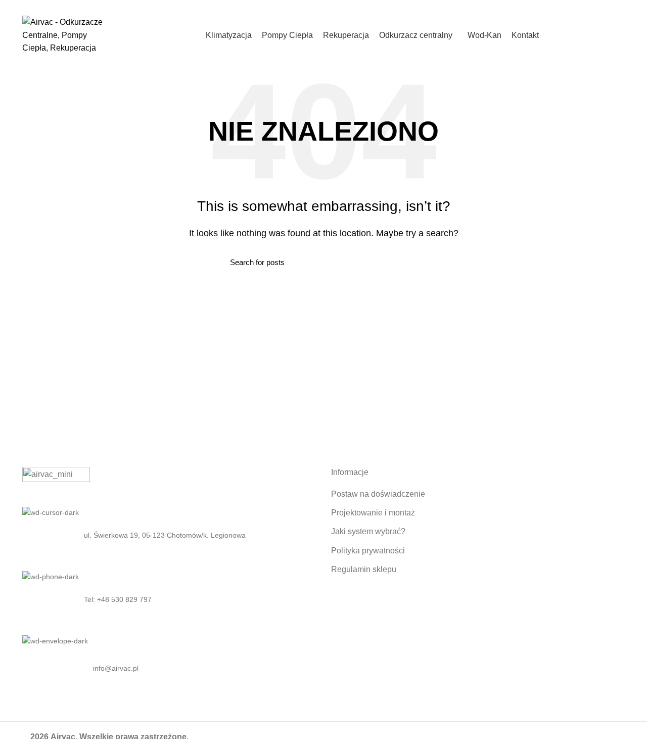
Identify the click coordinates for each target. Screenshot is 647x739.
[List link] (169, 599)
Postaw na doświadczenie (378, 494)
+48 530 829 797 (136, 6)
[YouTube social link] (619, 6)
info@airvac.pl (188, 6)
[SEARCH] (411, 262)
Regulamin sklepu (363, 569)
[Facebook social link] (596, 6)
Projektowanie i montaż (373, 512)
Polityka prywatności (368, 550)
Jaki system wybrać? (368, 531)
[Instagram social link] (607, 6)
